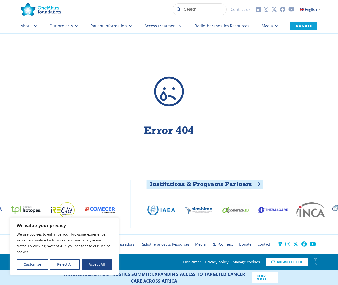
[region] (64, 246)
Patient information (108, 26)
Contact (263, 244)
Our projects (61, 26)
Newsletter (286, 261)
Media (267, 26)
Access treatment (161, 26)
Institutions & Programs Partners (190, 184)
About (26, 26)
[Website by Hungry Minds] (315, 261)
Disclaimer (192, 261)
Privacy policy (217, 261)
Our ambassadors (119, 244)
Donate (304, 25)
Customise (32, 264)
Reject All (64, 264)
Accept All (97, 264)
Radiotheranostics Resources (222, 26)
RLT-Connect (222, 244)
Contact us (241, 9)
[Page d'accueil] (41, 9)
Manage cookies (246, 261)
